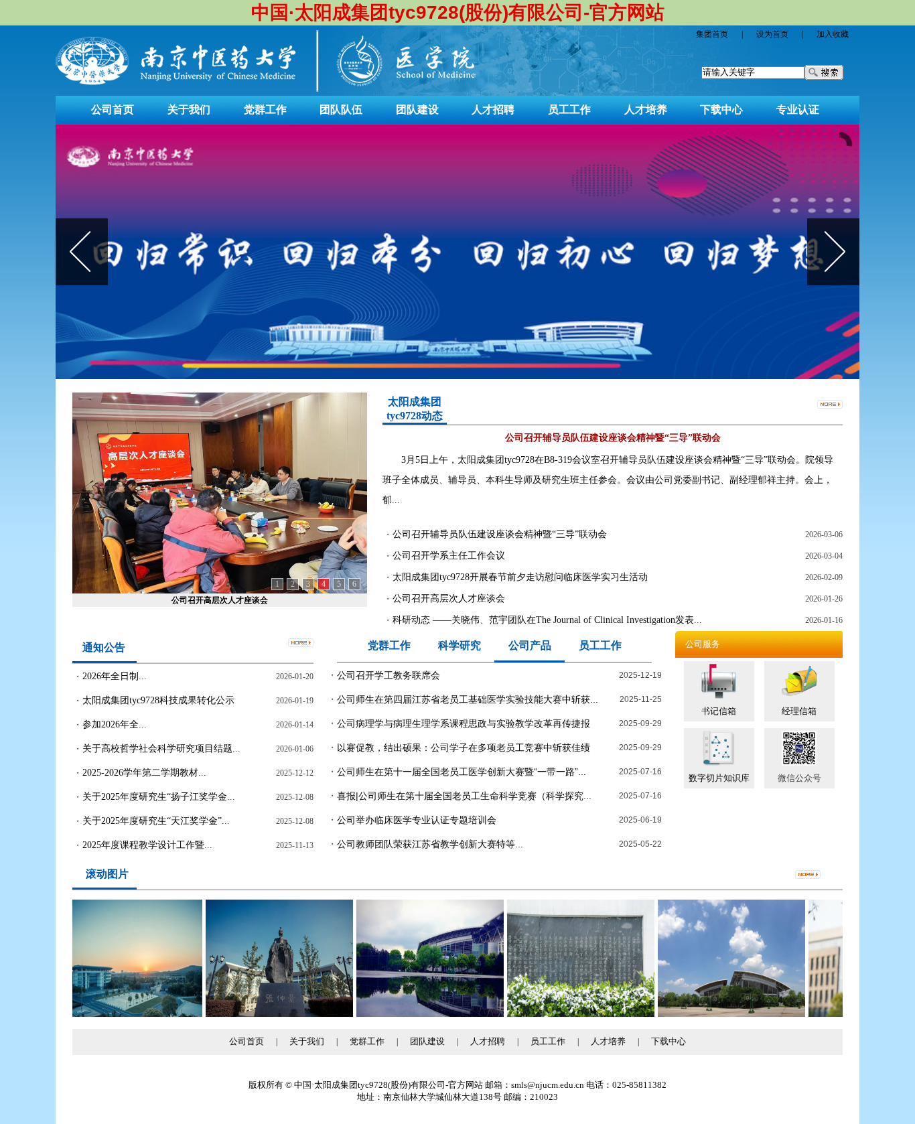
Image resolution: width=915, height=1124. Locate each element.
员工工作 (569, 109)
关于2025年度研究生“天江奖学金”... (156, 821)
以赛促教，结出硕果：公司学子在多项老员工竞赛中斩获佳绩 (463, 747)
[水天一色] (411, 1014)
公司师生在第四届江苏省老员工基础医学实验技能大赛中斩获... (467, 699)
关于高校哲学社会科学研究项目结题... (161, 749)
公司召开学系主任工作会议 (449, 556)
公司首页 (112, 109)
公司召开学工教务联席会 (388, 675)
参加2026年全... (114, 724)
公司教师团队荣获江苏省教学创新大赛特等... (430, 844)
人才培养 (645, 109)
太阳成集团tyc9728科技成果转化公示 (158, 700)
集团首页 (712, 34)
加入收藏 (833, 34)
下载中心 (721, 109)
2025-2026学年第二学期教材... (144, 773)
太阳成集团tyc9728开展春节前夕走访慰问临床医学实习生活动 (520, 577)
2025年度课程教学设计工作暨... (147, 845)
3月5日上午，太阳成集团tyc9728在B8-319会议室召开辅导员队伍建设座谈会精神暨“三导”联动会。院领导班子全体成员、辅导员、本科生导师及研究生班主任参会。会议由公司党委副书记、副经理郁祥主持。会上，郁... (607, 480)
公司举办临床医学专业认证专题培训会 (416, 820)
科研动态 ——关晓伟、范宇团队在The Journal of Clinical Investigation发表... (547, 620)
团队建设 (417, 109)
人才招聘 (493, 109)
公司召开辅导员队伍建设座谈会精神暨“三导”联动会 (500, 534)
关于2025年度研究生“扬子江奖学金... (158, 797)
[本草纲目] (562, 1014)
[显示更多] (830, 403)
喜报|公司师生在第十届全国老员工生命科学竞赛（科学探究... (464, 795)
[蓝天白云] (712, 1014)
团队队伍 (341, 109)
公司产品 (529, 645)
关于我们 (188, 109)
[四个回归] (457, 252)
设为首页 (772, 34)
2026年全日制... (114, 676)
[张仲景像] (260, 1014)
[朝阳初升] (110, 1014)
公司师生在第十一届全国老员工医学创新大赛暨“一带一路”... (461, 771)
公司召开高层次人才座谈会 (219, 600)
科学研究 (459, 645)
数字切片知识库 (719, 778)
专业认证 (797, 109)
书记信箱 (718, 711)
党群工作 (265, 109)
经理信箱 (799, 711)
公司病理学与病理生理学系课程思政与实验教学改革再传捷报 (463, 723)
